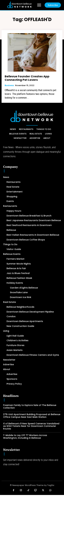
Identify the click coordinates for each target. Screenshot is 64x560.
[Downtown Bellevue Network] (19, 5)
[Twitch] (36, 490)
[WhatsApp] (50, 490)
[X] (43, 490)
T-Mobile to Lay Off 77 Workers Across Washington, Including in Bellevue (25, 436)
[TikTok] (28, 490)
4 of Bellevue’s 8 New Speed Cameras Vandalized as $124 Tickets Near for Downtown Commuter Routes (31, 426)
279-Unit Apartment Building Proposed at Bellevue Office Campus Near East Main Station (31, 416)
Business (9, 85)
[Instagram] (21, 490)
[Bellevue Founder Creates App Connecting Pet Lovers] (32, 52)
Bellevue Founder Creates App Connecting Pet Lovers (27, 78)
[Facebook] (14, 490)
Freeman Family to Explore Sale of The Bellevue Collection (29, 406)
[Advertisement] (32, 527)
